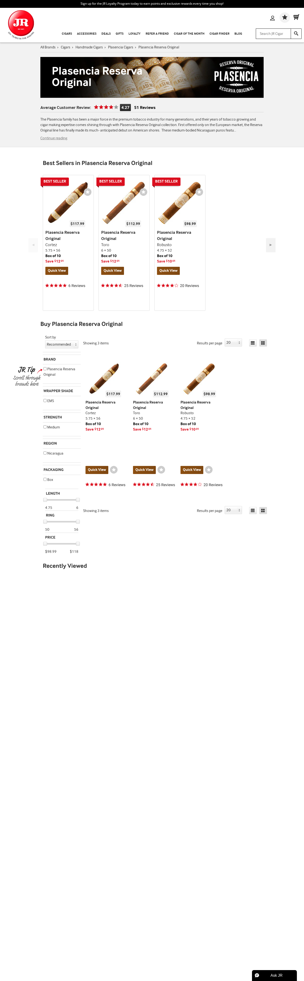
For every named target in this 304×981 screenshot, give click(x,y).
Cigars (67, 34)
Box (50, 480)
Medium (53, 427)
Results (209, 343)
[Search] (296, 34)
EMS (50, 401)
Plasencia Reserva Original (59, 372)
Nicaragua (55, 453)
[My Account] (272, 19)
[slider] (45, 500)
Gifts (120, 34)
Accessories (86, 34)
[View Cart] (296, 18)
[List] (253, 343)
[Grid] (263, 343)
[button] (45, 368)
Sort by (50, 337)
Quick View (57, 270)
